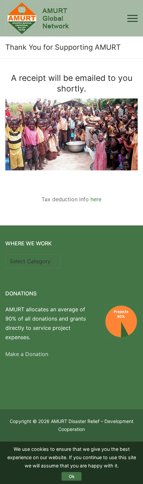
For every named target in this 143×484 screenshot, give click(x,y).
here (95, 199)
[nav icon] (132, 18)
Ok (71, 476)
